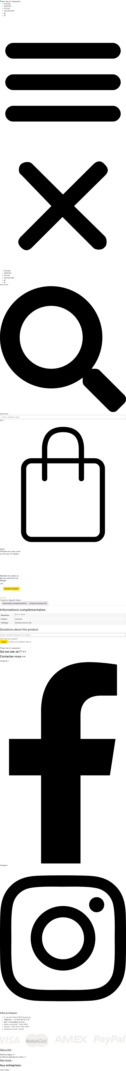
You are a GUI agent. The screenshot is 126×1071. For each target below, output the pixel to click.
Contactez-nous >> (13, 656)
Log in (4, 642)
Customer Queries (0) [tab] (38, 603)
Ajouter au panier (11, 589)
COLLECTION (9, 11)
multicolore (18, 619)
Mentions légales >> (7, 1055)
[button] (63, 143)
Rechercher (4, 284)
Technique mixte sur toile (23, 623)
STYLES (7, 8)
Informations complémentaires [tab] (15, 603)
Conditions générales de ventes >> (13, 1057)
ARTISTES (7, 6)
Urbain (18, 600)
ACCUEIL (7, 4)
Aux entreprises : (11, 1065)
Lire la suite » (5, 1070)
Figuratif (12, 600)
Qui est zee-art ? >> (13, 651)
